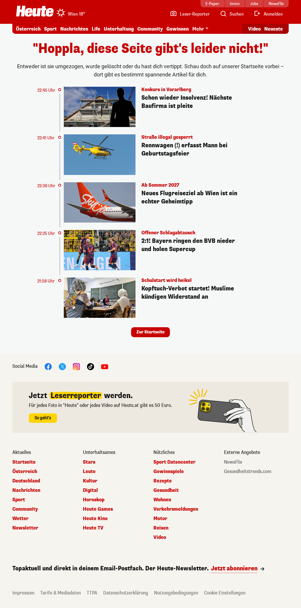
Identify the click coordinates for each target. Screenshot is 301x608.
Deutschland (26, 481)
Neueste (273, 29)
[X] (62, 366)
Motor (160, 519)
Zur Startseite (150, 332)
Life (96, 29)
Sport (50, 29)
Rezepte (162, 481)
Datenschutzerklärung (125, 593)
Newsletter (25, 528)
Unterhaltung (119, 29)
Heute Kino (95, 519)
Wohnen (162, 500)
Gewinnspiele (168, 472)
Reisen (160, 528)
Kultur (90, 481)
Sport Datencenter (174, 462)
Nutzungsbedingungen (176, 593)
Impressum (23, 593)
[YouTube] (104, 366)
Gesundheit (166, 490)
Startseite (24, 462)
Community (150, 29)
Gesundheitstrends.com (247, 472)
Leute (89, 472)
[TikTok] (90, 366)
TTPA (92, 593)
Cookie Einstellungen (224, 593)
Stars (89, 462)
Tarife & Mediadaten (60, 593)
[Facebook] (48, 366)
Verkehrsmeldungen (175, 509)
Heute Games (98, 509)
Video (254, 29)
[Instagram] (76, 366)
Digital (90, 490)
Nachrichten (26, 490)
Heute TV (93, 528)
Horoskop (93, 500)
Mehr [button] (198, 29)
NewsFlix (233, 462)
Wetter (20, 519)
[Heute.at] (35, 11)
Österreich (28, 29)
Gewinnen (177, 29)
